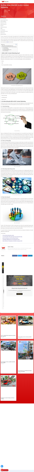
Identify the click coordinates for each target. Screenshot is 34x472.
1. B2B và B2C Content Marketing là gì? (7, 45)
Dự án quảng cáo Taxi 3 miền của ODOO (24, 336)
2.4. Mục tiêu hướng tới (5, 50)
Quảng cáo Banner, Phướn (4, 31)
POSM (1, 28)
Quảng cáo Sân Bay (3, 34)
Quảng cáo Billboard (3, 21)
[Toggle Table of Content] (16, 44)
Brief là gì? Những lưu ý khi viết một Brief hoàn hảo (10, 238)
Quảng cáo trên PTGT (3, 24)
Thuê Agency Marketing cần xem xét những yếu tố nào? (11, 239)
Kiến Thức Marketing (3, 18)
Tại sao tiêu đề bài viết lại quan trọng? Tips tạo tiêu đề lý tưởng (12, 236)
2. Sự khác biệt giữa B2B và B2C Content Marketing (9, 46)
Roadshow (1, 25)
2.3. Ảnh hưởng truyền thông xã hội (6, 49)
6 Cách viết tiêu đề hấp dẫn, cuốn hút (8, 235)
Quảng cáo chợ (2, 32)
